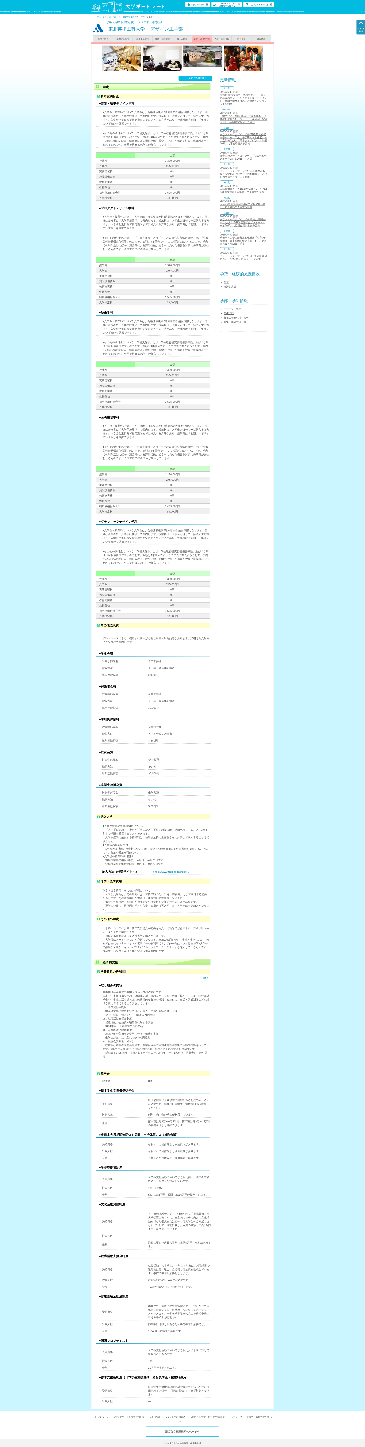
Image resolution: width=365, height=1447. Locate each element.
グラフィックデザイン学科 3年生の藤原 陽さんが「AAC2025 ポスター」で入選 (243, 257)
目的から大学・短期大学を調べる (209, 1417)
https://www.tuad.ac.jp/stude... (171, 871)
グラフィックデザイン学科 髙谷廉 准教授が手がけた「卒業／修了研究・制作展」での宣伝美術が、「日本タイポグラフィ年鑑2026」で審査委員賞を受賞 (243, 139)
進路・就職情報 (162, 39)
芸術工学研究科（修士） (237, 317)
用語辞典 (155, 1417)
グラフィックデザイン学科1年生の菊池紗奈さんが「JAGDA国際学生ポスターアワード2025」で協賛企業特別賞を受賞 (243, 222)
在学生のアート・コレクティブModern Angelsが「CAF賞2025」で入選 (243, 157)
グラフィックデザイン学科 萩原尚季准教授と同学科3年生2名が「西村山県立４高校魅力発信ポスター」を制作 (243, 173)
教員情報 (241, 39)
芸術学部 (229, 313)
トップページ (99, 17)
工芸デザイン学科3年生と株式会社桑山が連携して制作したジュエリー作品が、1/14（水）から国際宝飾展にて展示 (243, 119)
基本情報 (261, 39)
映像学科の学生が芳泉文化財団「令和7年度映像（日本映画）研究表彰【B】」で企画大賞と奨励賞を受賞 (243, 240)
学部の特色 (103, 39)
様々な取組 (182, 39)
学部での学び (123, 39)
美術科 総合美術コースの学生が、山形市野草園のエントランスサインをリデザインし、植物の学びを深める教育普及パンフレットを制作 (243, 99)
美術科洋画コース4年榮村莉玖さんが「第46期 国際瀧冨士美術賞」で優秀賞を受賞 (243, 191)
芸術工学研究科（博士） (237, 322)
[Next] (262, 58)
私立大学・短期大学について (130, 1417)
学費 (226, 282)
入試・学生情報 (221, 39)
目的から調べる (113, 17)
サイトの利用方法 (176, 1417)
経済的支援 (230, 286)
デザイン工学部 (232, 309)
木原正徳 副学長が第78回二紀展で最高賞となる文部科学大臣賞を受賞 (242, 206)
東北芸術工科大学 (130, 17)
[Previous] (103, 58)
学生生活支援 (142, 39)
